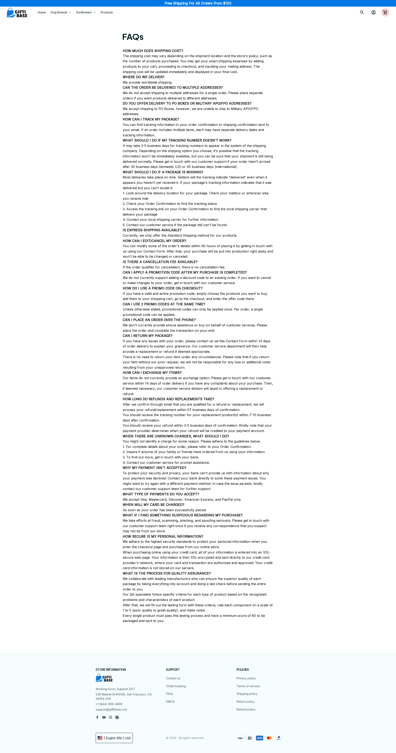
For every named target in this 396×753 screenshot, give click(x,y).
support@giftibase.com (111, 709)
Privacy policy (246, 678)
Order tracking (176, 686)
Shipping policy (247, 693)
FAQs (169, 693)
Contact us (173, 678)
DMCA (170, 701)
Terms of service (248, 686)
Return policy (246, 701)
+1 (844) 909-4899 (109, 704)
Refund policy (246, 709)
